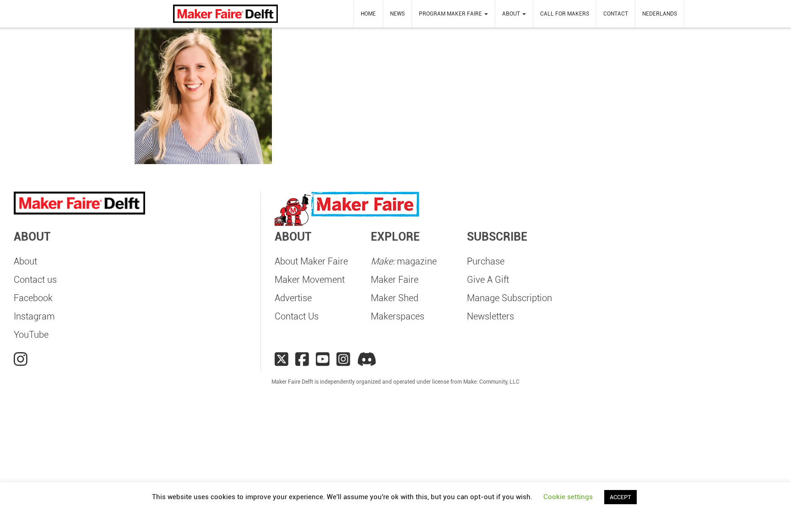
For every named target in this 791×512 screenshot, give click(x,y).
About (25, 261)
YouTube (31, 334)
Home (368, 14)
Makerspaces (397, 316)
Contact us (35, 279)
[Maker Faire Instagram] (343, 359)
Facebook (33, 297)
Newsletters (490, 316)
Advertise (293, 297)
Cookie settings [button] (568, 497)
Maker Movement (310, 279)
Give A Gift (488, 279)
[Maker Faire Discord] (367, 359)
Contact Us (297, 316)
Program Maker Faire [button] (451, 14)
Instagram (34, 316)
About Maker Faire (311, 261)
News (397, 14)
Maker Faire (394, 279)
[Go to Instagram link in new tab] (20, 359)
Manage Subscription (509, 297)
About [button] (511, 14)
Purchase (485, 261)
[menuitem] (368, 14)
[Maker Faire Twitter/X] (281, 359)
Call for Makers (564, 14)
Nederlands (659, 14)
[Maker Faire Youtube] (323, 359)
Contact (615, 14)
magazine (404, 261)
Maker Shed (394, 297)
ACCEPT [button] (620, 497)
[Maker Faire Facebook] (302, 359)
